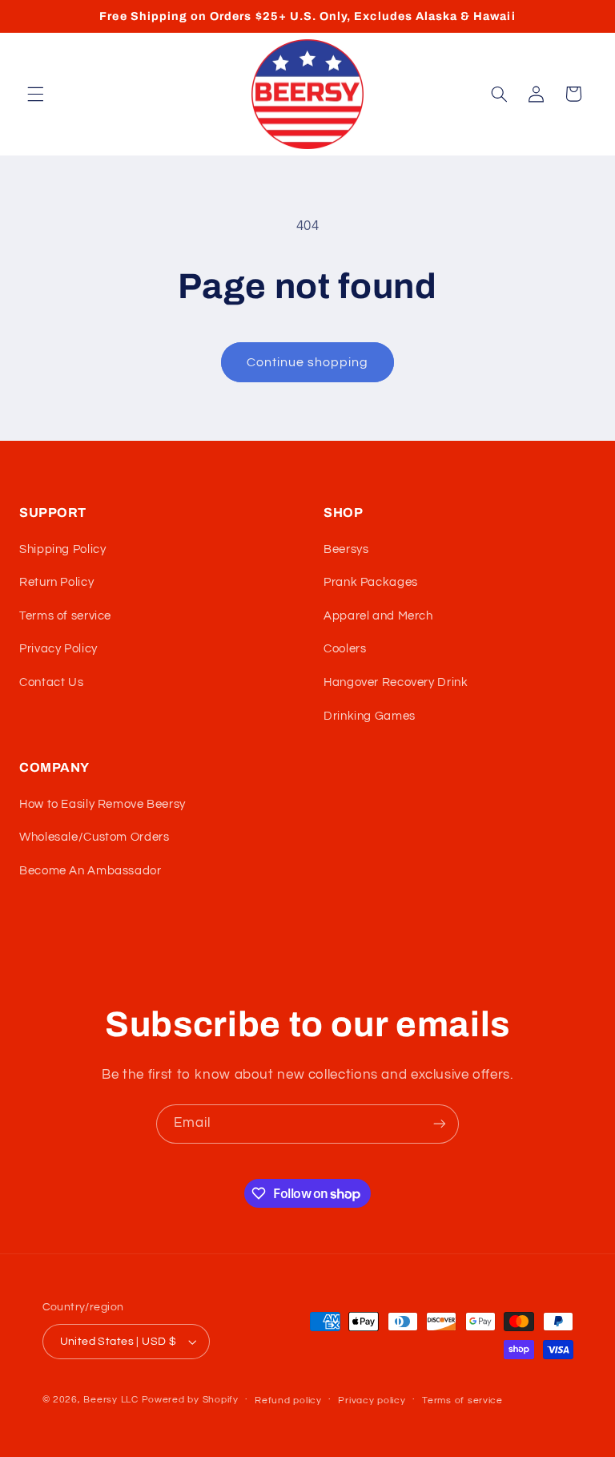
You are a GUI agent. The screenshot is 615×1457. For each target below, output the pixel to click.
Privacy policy (371, 1400)
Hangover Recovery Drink (396, 682)
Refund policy (288, 1400)
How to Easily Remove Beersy (102, 804)
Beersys (346, 549)
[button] (35, 93)
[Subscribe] (439, 1124)
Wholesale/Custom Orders (94, 837)
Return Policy (56, 582)
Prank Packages (371, 582)
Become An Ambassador (90, 871)
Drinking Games (370, 716)
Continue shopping (308, 362)
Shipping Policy (62, 549)
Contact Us (51, 682)
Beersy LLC (110, 1399)
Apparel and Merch (378, 616)
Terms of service (65, 616)
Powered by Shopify (190, 1399)
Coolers (345, 649)
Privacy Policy (58, 649)
